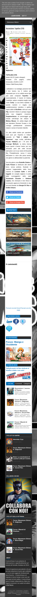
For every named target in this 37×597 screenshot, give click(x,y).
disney (19, 31)
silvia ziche (28, 33)
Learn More (15, 16)
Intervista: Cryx (18, 439)
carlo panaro (15, 31)
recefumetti (17, 33)
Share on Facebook (16, 192)
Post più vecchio (26, 308)
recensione (22, 33)
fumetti (23, 31)
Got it (24, 16)
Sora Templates (24, 592)
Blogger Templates (12, 593)
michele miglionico (10, 33)
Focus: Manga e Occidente (14, 343)
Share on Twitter (15, 197)
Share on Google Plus (17, 202)
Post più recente (11, 308)
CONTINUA (9, 585)
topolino (8, 34)
